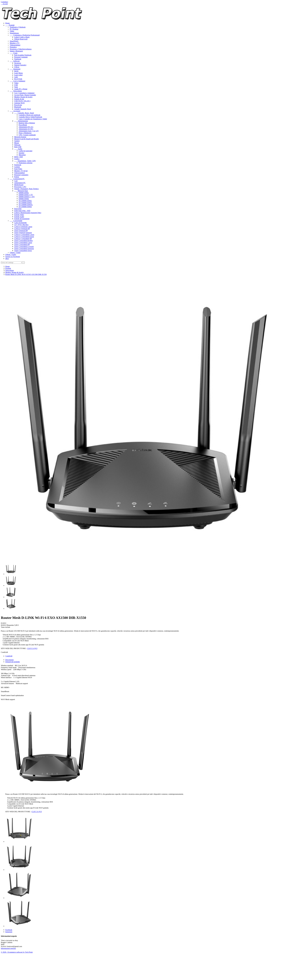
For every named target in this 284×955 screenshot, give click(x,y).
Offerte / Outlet (15, 253)
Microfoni (22, 155)
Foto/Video (18, 169)
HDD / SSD (18, 157)
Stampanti (15, 69)
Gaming (17, 167)
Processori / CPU (20, 187)
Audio (18, 149)
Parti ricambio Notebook (22, 55)
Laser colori (18, 75)
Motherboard (18, 185)
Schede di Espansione (22, 219)
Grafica (16, 159)
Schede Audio (19, 217)
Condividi (8, 656)
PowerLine (18, 105)
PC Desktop (14, 29)
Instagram (8, 932)
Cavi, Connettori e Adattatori (24, 93)
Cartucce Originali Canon (23, 227)
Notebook (17, 59)
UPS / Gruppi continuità (27, 135)
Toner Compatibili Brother (23, 241)
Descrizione (9, 660)
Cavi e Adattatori (17, 81)
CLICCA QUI (32, 648)
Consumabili (16, 221)
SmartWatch (14, 41)
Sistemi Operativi (20, 65)
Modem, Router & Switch (23, 97)
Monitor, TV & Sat (21, 171)
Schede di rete (19, 99)
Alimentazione (21, 121)
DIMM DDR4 (24, 199)
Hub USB (17, 147)
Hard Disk (18, 209)
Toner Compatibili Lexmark (24, 247)
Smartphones (14, 33)
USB (16, 85)
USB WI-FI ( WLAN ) (22, 101)
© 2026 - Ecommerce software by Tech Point (17, 952)
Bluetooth (17, 107)
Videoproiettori (15, 45)
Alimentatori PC (20, 183)
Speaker (21, 153)
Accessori (15, 111)
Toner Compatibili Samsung (24, 249)
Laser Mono (18, 73)
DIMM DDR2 (24, 193)
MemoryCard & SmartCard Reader (26, 139)
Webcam (17, 145)
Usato (13, 53)
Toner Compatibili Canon (23, 243)
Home (7, 23)
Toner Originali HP (21, 231)
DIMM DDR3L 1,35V (27, 197)
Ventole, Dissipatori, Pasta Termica (26, 189)
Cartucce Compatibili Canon (24, 235)
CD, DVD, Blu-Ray (21, 225)
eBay (7, 259)
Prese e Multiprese (25, 133)
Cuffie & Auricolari (25, 151)
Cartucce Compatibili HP (23, 239)
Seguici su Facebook (12, 257)
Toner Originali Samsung (23, 233)
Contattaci (4, 2)
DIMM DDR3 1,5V (26, 195)
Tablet (12, 31)
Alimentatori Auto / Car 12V (29, 131)
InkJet (16, 71)
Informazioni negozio (8, 948)
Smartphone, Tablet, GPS (25, 161)
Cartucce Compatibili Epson (24, 237)
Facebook (8, 930)
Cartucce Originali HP (22, 229)
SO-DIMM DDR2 (25, 201)
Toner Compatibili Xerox (23, 251)
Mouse (16, 143)
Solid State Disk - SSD (22, 211)
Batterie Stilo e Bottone (27, 123)
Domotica (13, 47)
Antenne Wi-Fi (19, 103)
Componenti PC (17, 179)
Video (16, 83)
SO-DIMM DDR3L (26, 205)
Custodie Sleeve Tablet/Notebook (30, 117)
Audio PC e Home (20, 89)
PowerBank (23, 125)
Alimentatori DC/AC (26, 127)
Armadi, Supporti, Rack (22, 109)
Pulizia (16, 177)
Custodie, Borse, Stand (24, 113)
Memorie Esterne (20, 137)
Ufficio (16, 67)
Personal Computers (21, 175)
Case (16, 181)
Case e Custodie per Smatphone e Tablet (33, 119)
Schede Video (19, 215)
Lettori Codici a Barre (22, 37)
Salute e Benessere (16, 51)
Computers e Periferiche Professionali (25, 35)
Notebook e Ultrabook (18, 27)
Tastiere (17, 141)
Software (15, 61)
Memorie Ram (21, 191)
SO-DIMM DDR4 (25, 207)
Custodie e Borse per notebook (29, 115)
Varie (16, 87)
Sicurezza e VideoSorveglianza (21, 49)
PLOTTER (18, 79)
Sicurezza (17, 63)
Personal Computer (21, 57)
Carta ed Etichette (20, 223)
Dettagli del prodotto (12, 662)
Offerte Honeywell (20, 39)
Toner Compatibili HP (22, 245)
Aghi (16, 77)
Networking (16, 91)
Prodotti (9, 25)
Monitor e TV (15, 43)
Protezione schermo (25, 163)
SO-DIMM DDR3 (25, 203)
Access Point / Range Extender (25, 95)
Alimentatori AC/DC (26, 129)
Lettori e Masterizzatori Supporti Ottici (27, 213)
